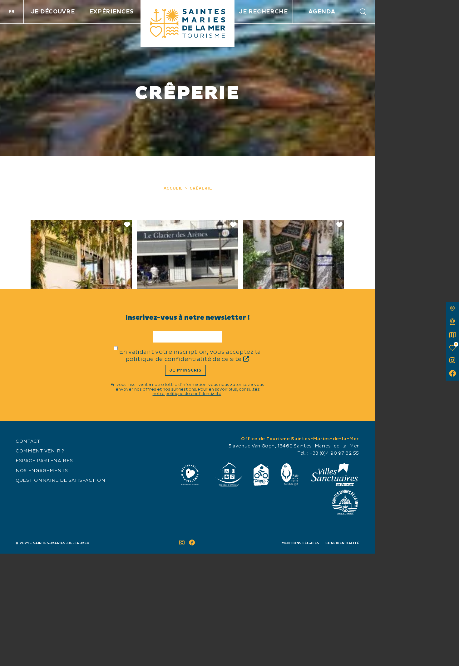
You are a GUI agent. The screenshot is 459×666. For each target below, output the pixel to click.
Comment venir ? (40, 451)
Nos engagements (42, 471)
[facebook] (452, 374)
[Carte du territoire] (452, 308)
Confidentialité (342, 543)
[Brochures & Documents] (452, 334)
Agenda (321, 11)
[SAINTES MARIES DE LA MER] (187, 23)
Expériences (111, 11)
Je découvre (53, 11)
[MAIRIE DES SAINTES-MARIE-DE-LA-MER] (345, 502)
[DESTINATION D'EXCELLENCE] (189, 474)
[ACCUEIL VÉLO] (261, 474)
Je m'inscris (185, 370)
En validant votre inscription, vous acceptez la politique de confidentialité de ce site (190, 355)
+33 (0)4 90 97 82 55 (334, 453)
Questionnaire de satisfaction (60, 480)
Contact (28, 441)
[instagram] (452, 361)
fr (11, 11)
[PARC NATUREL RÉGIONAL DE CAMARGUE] (289, 474)
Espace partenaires (44, 461)
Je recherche (263, 11)
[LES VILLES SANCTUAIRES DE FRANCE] (334, 474)
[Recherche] (363, 11)
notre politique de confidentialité (187, 393)
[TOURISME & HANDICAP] (229, 474)
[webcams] (452, 321)
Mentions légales (300, 543)
